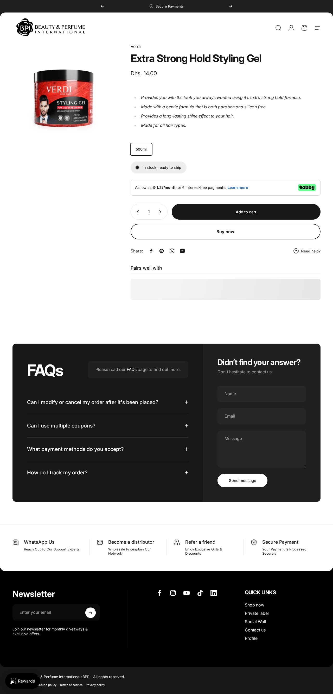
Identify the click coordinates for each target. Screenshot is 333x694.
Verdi (136, 46)
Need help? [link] (311, 251)
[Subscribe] (90, 613)
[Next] (230, 6)
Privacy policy (95, 685)
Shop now (254, 605)
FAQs (132, 369)
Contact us (255, 630)
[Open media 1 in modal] (63, 94)
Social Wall (255, 621)
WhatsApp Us (39, 542)
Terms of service (71, 685)
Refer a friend (200, 542)
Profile (251, 638)
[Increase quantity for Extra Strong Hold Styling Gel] (161, 211)
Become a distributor (131, 542)
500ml (141, 149)
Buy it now (226, 231)
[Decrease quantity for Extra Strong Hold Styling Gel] (137, 211)
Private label (257, 613)
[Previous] (102, 6)
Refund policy (46, 685)
